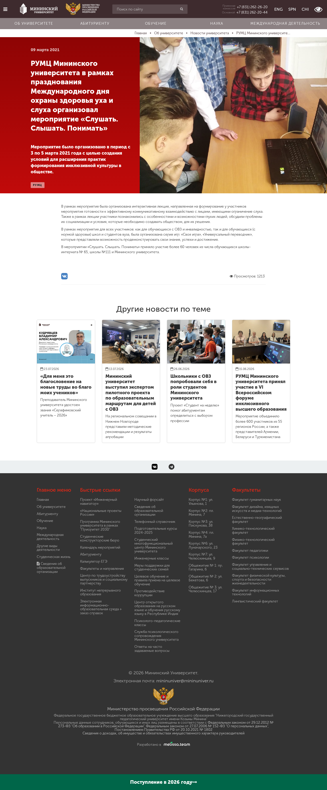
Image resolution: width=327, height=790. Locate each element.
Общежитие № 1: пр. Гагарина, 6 (206, 567)
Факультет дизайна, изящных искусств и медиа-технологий (257, 509)
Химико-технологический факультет (253, 530)
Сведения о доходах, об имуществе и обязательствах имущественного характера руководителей (163, 733)
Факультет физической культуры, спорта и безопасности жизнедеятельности (259, 579)
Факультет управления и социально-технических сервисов (260, 566)
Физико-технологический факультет (253, 541)
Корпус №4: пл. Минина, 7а (201, 534)
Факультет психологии (250, 557)
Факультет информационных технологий (255, 592)
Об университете (33, 23)
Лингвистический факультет (255, 601)
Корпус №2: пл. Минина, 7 (201, 513)
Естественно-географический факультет (257, 519)
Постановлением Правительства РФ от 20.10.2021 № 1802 (163, 729)
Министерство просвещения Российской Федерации (163, 708)
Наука (216, 23)
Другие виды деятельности (48, 548)
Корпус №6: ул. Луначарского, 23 (203, 545)
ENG (278, 9)
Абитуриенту (94, 23)
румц (37, 185)
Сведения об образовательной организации (51, 568)
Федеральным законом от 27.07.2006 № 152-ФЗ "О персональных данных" (207, 726)
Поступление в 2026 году (161, 782)
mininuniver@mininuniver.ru (185, 680)
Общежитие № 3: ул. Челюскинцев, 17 (205, 589)
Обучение (156, 23)
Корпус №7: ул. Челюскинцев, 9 (202, 556)
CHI (305, 9)
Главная (43, 499)
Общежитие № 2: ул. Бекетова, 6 (205, 578)
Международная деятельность (285, 23)
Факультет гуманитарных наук (256, 499)
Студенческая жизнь (53, 557)
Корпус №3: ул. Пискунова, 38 (201, 523)
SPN (292, 9)
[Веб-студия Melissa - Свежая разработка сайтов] (176, 744)
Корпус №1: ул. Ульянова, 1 (201, 501)
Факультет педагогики (250, 550)
